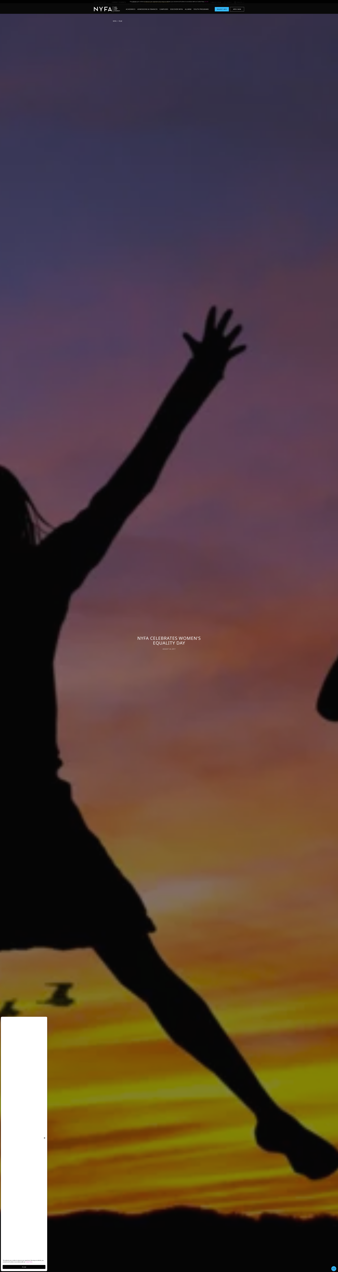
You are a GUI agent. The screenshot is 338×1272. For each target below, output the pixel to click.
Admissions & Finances (147, 9)
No (207, 1)
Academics (130, 9)
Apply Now (237, 9)
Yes (206, 1)
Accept (24, 1267)
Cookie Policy (29, 1262)
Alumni (188, 9)
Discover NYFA (176, 9)
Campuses (164, 9)
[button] (44, 1138)
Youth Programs (201, 9)
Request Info (222, 9)
